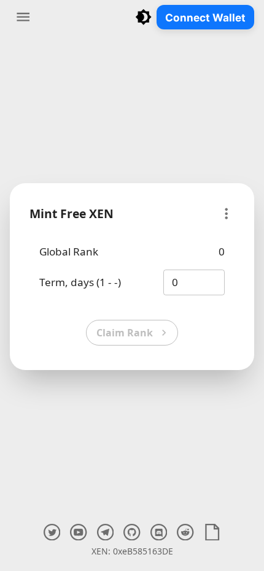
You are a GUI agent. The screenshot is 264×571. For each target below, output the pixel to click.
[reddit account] (185, 532)
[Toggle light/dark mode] (143, 17)
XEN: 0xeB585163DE (132, 551)
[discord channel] (158, 532)
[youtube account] (78, 532)
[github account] (131, 532)
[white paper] (212, 532)
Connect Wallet (205, 17)
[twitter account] (52, 532)
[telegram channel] (105, 532)
